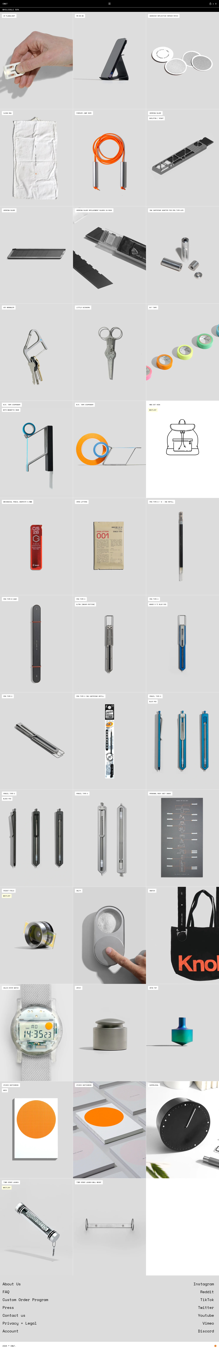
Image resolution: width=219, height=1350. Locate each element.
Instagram (203, 1284)
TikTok (207, 1299)
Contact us (14, 1315)
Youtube (206, 1315)
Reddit (207, 1292)
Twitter (206, 1307)
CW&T (5, 3)
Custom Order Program (25, 1299)
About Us (12, 1284)
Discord (206, 1331)
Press (8, 1307)
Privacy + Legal (20, 1323)
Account (11, 1331)
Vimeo (208, 1323)
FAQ (6, 1292)
